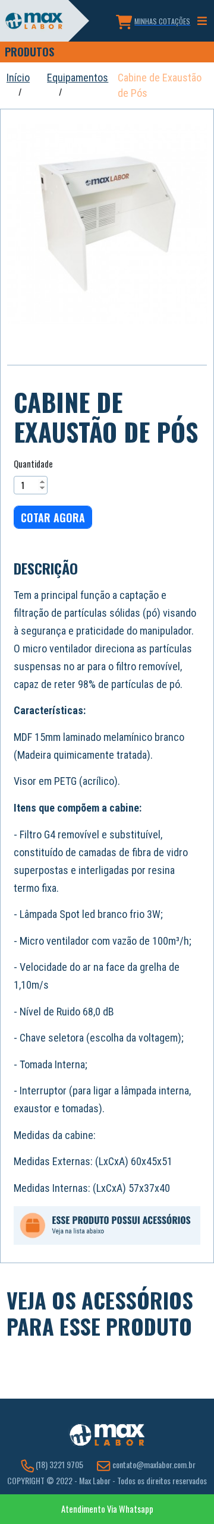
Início (18, 77)
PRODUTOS (29, 51)
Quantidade (33, 463)
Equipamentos (77, 77)
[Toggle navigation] (202, 21)
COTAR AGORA (53, 517)
